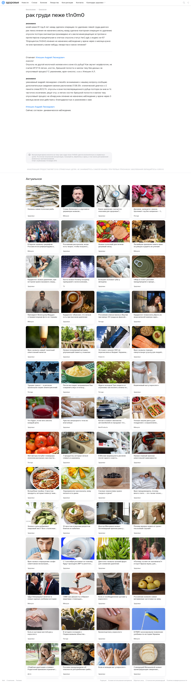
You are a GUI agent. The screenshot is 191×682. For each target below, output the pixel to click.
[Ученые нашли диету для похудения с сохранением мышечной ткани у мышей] (148, 413)
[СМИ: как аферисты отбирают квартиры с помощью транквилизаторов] (77, 589)
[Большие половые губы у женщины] (113, 272)
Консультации (31, 9)
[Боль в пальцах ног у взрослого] (113, 659)
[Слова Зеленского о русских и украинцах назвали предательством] (77, 201)
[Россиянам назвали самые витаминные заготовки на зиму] (148, 589)
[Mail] (3, 2)
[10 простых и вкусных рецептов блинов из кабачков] (77, 518)
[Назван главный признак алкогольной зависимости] (148, 448)
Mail (3, 680)
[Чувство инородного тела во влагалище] (77, 413)
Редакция (103, 680)
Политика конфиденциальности (177, 680)
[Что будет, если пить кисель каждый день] (42, 413)
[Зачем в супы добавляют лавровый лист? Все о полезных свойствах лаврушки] (42, 518)
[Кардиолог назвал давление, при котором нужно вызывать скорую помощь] (42, 272)
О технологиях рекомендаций (155, 680)
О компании (10, 680)
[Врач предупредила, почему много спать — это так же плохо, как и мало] (148, 483)
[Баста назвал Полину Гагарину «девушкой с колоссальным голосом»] (77, 272)
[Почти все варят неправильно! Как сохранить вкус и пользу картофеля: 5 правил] (77, 377)
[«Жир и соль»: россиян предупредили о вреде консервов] (148, 272)
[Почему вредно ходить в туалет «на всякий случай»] (148, 518)
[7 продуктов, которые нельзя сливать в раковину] (77, 448)
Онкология (42, 9)
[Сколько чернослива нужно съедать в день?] (113, 483)
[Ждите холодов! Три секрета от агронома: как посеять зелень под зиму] (113, 377)
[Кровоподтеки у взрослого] (113, 624)
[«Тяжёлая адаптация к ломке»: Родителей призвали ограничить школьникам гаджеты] (42, 659)
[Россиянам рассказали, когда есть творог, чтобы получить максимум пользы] (77, 236)
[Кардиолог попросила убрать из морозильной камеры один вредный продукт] (148, 307)
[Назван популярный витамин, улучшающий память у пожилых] (77, 342)
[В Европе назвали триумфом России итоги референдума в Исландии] (42, 236)
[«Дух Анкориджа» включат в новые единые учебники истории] (42, 589)
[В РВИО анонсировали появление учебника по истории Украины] (148, 624)
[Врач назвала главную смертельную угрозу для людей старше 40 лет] (148, 342)
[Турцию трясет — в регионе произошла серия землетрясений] (42, 377)
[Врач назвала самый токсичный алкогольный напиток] (42, 342)
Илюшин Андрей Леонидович (50, 57)
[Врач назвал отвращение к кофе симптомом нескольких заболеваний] (42, 554)
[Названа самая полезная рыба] (42, 201)
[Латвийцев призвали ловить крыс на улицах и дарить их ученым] (148, 236)
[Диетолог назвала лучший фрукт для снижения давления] (113, 554)
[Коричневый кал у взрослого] (148, 377)
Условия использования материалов (120, 680)
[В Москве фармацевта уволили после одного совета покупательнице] (113, 448)
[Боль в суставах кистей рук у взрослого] (42, 624)
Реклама (19, 680)
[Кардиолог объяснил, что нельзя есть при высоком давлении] (77, 307)
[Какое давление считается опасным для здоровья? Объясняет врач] (113, 201)
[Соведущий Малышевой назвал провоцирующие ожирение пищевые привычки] (148, 659)
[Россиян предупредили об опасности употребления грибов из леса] (77, 659)
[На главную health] (12, 2)
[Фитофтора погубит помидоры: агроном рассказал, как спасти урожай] (42, 448)
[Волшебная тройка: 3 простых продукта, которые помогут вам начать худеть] (42, 483)
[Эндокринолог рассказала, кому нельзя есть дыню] (77, 483)
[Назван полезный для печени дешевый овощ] (113, 236)
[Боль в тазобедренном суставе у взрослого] (113, 589)
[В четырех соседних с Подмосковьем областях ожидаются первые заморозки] (77, 624)
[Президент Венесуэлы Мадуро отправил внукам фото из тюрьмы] (42, 307)
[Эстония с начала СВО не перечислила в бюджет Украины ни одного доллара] (113, 342)
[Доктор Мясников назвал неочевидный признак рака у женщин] (113, 518)
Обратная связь (139, 680)
